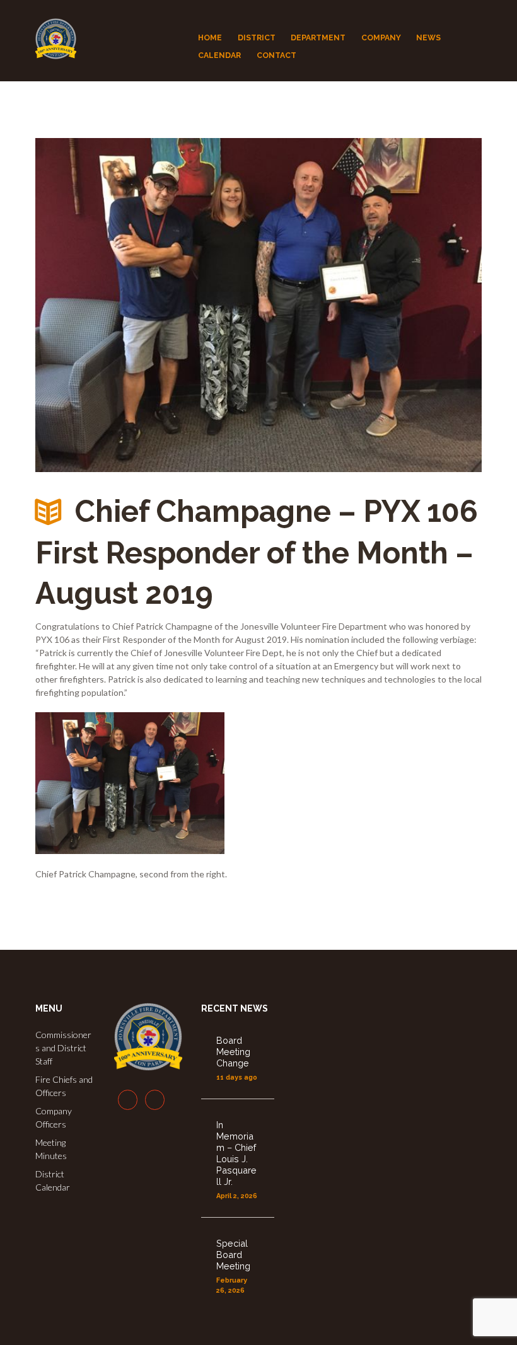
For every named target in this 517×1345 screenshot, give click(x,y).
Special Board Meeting (233, 1254)
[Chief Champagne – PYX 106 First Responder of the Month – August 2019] (258, 305)
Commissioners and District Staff (63, 1047)
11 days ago (236, 1077)
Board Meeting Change (233, 1051)
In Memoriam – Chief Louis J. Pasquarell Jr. (236, 1153)
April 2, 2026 (236, 1196)
